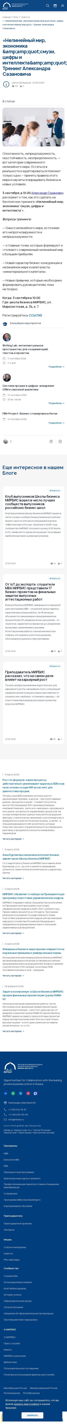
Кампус (8, 1349)
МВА (6, 1153)
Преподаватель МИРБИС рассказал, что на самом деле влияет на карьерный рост (29, 676)
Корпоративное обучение (18, 1206)
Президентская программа (19, 1172)
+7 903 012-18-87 (17, 1109)
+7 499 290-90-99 (18, 1114)
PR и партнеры (12, 1259)
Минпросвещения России (43, 1388)
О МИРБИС (10, 1337)
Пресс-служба (12, 1343)
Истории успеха (12, 1294)
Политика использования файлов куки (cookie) (29, 1374)
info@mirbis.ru (16, 1119)
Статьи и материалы (15, 1247)
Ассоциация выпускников (18, 1282)
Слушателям (11, 1275)
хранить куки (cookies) (26, 1404)
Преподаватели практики (18, 1223)
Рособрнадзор (31, 1393)
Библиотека (10, 1362)
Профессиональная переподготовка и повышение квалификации (31, 1186)
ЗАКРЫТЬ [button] (32, 1415)
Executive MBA (11, 1159)
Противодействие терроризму (21, 1319)
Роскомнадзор (12, 1393)
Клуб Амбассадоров (15, 1288)
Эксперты (9, 1229)
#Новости (55, 490)
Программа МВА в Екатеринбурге (22, 1199)
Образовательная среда (17, 1300)
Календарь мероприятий (22, 1102)
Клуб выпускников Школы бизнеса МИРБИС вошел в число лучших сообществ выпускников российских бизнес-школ (32, 502)
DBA (6, 1165)
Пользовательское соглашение (21, 1368)
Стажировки (10, 1193)
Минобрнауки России (15, 1388)
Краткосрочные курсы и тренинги (22, 1178)
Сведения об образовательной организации (28, 1313)
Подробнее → (57, 366)
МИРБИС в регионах (15, 1355)
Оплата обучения (13, 1307)
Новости (8, 1253)
